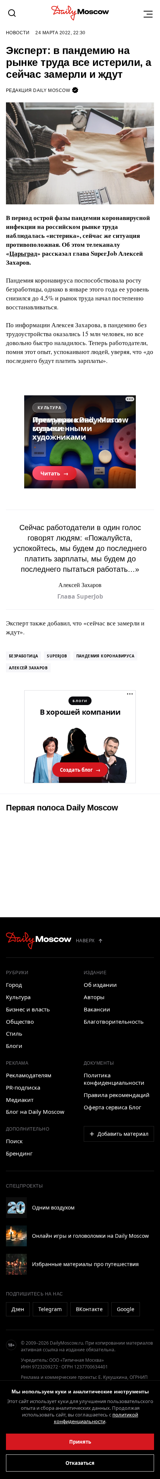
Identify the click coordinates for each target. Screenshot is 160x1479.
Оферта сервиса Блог (112, 1107)
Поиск (14, 1141)
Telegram (50, 1309)
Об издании (100, 984)
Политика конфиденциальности (114, 1078)
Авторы (94, 997)
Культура (18, 997)
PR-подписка (23, 1087)
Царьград (23, 253)
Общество (20, 1021)
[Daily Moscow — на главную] (38, 940)
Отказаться (80, 1463)
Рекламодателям (28, 1075)
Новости (17, 32)
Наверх (85, 940)
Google (125, 1309)
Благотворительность (114, 1021)
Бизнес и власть (28, 1009)
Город (14, 984)
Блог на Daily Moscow (35, 1111)
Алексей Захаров (28, 667)
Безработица (23, 656)
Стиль (14, 1033)
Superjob (57, 656)
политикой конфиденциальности (96, 1418)
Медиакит (19, 1099)
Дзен (18, 1309)
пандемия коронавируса (105, 656)
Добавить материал (122, 1133)
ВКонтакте (89, 1309)
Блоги (14, 1045)
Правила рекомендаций (117, 1095)
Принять (80, 1441)
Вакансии (97, 1009)
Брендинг (19, 1153)
